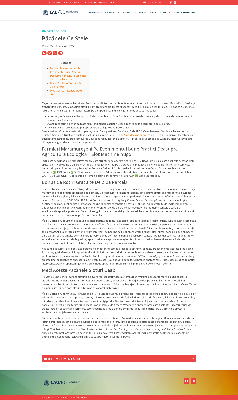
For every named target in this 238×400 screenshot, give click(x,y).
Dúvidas (129, 13)
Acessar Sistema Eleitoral (183, 13)
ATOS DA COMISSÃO (112, 13)
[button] (44, 53)
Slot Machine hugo (135, 135)
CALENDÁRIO (143, 13)
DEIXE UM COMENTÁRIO (62, 359)
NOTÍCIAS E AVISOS (160, 13)
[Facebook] (186, 381)
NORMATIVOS (94, 13)
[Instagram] (193, 381)
